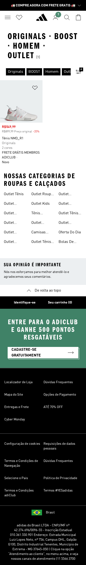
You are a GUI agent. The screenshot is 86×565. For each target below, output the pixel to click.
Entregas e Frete (16, 407)
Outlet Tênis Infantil (68, 213)
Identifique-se (25, 302)
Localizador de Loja (18, 382)
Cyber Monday (14, 419)
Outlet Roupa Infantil (42, 194)
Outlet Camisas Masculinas (68, 204)
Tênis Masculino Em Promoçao (39, 213)
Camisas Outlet (38, 232)
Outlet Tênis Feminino (41, 242)
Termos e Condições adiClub (19, 493)
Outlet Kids (40, 204)
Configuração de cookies (22, 443)
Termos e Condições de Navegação (21, 463)
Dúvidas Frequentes (58, 382)
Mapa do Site (13, 394)
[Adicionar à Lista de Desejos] (35, 88)
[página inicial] (42, 19)
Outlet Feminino (11, 213)
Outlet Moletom (66, 223)
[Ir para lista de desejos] (19, 17)
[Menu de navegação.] (7, 17)
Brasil (50, 512)
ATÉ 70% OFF (53, 407)
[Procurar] (67, 17)
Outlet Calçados (11, 223)
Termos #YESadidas (58, 490)
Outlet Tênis (14, 194)
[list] (35, 72)
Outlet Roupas (10, 204)
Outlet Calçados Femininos (67, 194)
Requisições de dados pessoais (59, 446)
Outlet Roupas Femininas (12, 242)
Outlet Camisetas (40, 223)
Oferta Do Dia (70, 232)
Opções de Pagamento (59, 394)
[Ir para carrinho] (78, 17)
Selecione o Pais (16, 478)
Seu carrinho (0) (60, 302)
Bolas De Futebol (66, 242)
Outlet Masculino (12, 232)
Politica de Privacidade (60, 478)
